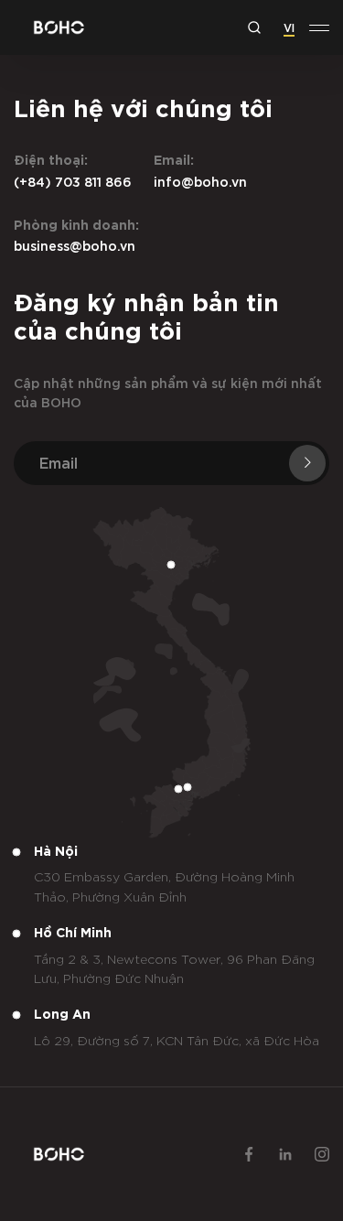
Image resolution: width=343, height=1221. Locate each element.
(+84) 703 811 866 (73, 180)
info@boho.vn (200, 180)
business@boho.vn (74, 245)
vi (289, 26)
